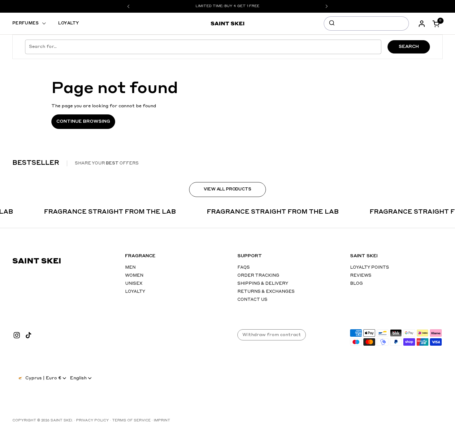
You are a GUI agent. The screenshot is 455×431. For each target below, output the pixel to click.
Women (134, 276)
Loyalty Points (369, 268)
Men (130, 268)
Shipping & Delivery (262, 284)
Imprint (162, 420)
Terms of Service (131, 420)
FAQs (243, 268)
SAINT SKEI (61, 420)
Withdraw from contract (271, 335)
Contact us (252, 300)
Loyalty (135, 292)
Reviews (360, 276)
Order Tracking (258, 276)
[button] (438, 24)
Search (409, 47)
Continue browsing (83, 121)
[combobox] (366, 23)
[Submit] (331, 23)
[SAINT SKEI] (227, 23)
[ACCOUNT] (423, 24)
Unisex (133, 284)
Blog (356, 284)
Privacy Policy (92, 420)
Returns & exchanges (266, 292)
